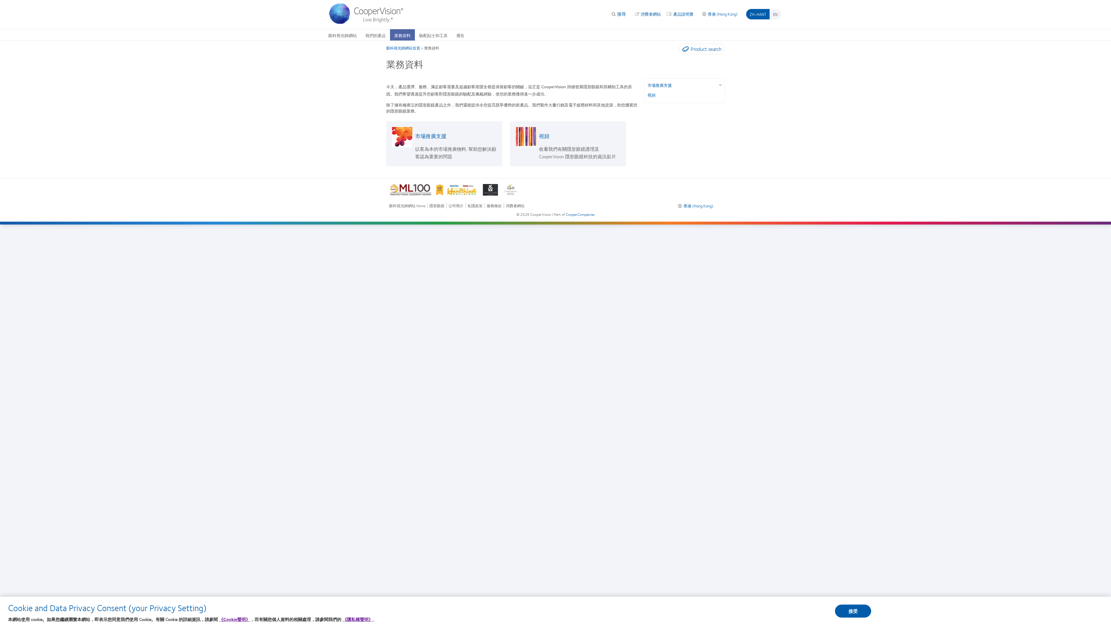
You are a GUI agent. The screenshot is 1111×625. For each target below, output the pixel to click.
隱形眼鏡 (436, 205)
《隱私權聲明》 (358, 619)
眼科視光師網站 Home (407, 205)
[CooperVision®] (368, 22)
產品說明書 (683, 14)
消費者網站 (651, 14)
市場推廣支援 (430, 136)
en (775, 14)
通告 (460, 35)
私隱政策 (475, 205)
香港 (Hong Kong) (722, 14)
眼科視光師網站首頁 (403, 48)
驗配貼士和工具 (433, 35)
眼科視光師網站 (342, 35)
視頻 (544, 136)
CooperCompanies (580, 214)
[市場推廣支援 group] (720, 84)
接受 (853, 611)
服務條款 (494, 205)
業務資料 (402, 35)
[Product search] (684, 50)
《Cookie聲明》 (234, 619)
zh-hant (758, 14)
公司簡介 (455, 205)
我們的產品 (375, 35)
